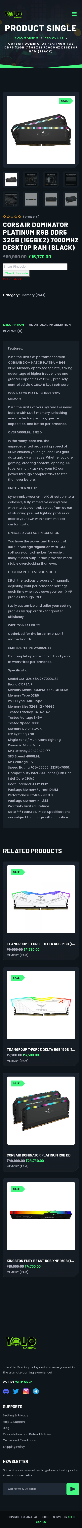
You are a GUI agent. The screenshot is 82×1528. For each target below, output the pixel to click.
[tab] (13, 325)
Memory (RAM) (33, 295)
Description (13, 324)
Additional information (50, 324)
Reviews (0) (13, 331)
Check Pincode (16, 273)
